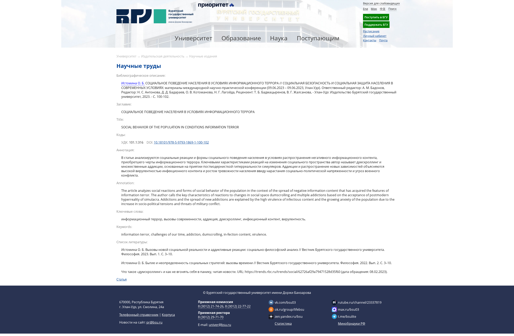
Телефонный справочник (138, 315)
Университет (193, 38)
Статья (121, 279)
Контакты (369, 40)
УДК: (124, 142)
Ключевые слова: (129, 211)
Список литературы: (132, 242)
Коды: (120, 135)
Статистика (283, 323)
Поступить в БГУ (376, 17)
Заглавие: (124, 104)
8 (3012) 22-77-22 (238, 306)
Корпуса (168, 315)
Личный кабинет (375, 36)
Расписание (371, 31)
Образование (241, 38)
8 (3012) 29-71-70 (210, 317)
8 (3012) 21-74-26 (210, 306)
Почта (383, 40)
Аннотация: (125, 150)
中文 (383, 9)
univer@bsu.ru (220, 325)
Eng (365, 9)
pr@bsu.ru (154, 322)
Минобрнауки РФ (351, 323)
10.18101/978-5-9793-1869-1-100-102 (181, 142)
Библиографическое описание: (140, 75)
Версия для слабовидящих (381, 3)
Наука (279, 38)
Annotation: (125, 183)
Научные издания (203, 56)
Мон (374, 9)
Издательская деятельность (162, 56)
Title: (120, 119)
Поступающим (318, 38)
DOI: (150, 142)
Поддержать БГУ (376, 25)
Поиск (392, 9)
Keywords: (124, 227)
